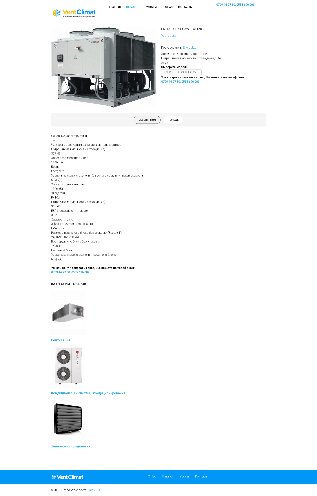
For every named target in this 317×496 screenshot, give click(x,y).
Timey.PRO (94, 490)
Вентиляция (60, 340)
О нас (169, 7)
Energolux (189, 47)
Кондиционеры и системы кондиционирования (88, 393)
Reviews (173, 119)
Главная (115, 7)
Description (147, 119)
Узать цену (168, 35)
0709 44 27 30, (226, 4)
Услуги (151, 7)
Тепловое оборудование (70, 446)
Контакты (185, 7)
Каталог (132, 7)
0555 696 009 (245, 4)
